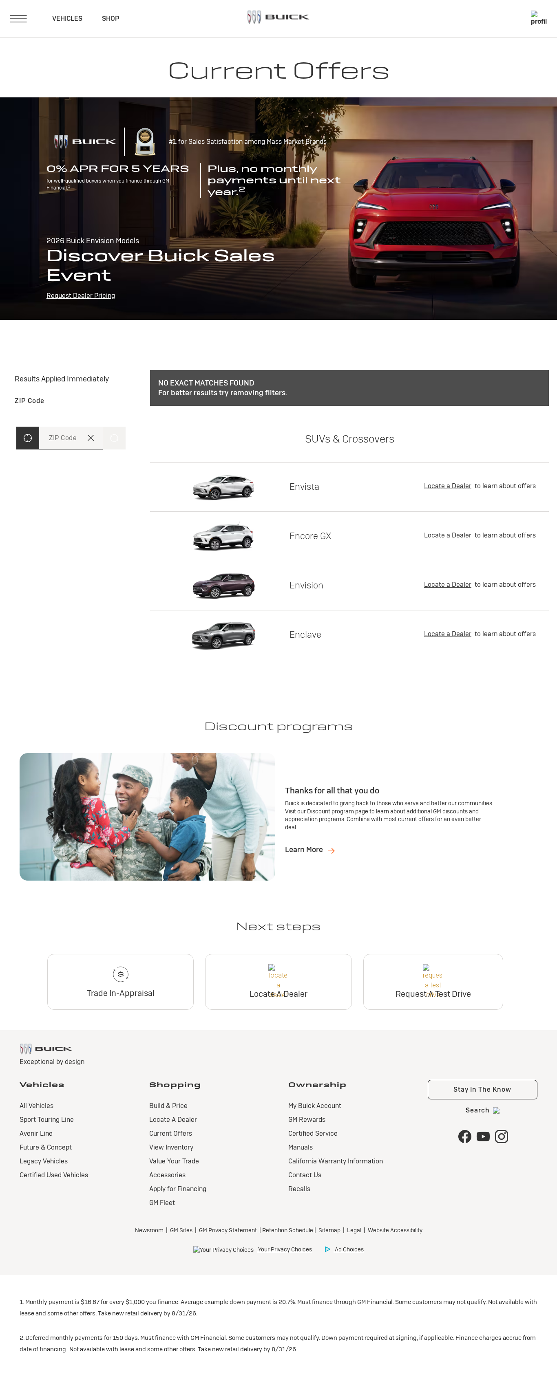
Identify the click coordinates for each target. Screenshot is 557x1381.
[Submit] (114, 438)
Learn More (305, 849)
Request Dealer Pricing (80, 295)
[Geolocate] (27, 438)
